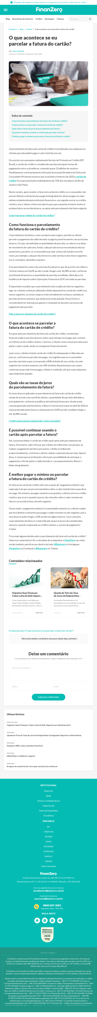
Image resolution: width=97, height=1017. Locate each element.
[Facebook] (37, 920)
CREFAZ (48, 861)
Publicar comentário (48, 697)
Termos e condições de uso (48, 800)
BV (48, 826)
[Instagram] (52, 920)
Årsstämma (49, 815)
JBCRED (48, 836)
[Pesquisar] (90, 19)
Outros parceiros (48, 866)
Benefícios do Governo (22, 19)
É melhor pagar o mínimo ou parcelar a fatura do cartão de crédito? (41, 136)
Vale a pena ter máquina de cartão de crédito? (32, 314)
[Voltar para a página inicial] (49, 9)
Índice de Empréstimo (48, 810)
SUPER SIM (48, 851)
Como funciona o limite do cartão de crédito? (32, 215)
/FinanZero (14, 548)
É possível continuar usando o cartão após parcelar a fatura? (38, 132)
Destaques (49, 19)
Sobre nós (48, 791)
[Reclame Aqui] (47, 934)
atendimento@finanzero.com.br (48, 891)
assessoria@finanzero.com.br (48, 898)
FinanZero (13, 29)
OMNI (49, 841)
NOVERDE (48, 846)
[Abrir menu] (6, 10)
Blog (8, 19)
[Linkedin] (45, 920)
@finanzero (60, 544)
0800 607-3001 (52, 905)
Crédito (38, 19)
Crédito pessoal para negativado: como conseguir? (35, 421)
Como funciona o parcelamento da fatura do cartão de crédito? (39, 121)
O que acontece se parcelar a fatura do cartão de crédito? (37, 125)
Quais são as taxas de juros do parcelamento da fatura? (36, 128)
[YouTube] (60, 920)
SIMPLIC (49, 856)
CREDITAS (48, 831)
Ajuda (48, 796)
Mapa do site (48, 805)
